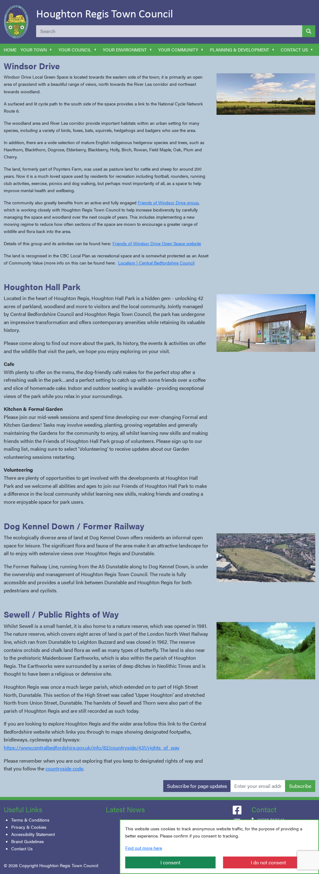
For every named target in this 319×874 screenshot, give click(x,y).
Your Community (178, 49)
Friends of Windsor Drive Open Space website (156, 243)
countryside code (64, 768)
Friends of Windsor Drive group (168, 202)
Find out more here (143, 848)
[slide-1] (260, 343)
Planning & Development (239, 49)
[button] (50, 50)
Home (10, 49)
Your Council (75, 49)
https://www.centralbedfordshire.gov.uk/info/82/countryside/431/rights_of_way (91, 747)
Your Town (34, 49)
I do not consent (268, 862)
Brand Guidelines (27, 841)
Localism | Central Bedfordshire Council (156, 263)
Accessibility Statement (33, 834)
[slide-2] (271, 343)
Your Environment (125, 49)
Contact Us (294, 49)
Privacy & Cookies (28, 827)
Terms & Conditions (30, 820)
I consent (170, 862)
